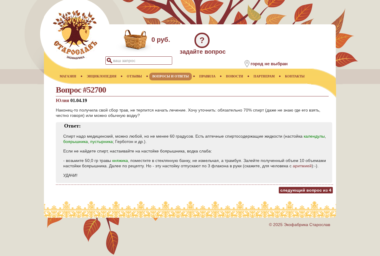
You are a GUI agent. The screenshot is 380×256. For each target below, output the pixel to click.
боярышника (75, 141)
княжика (120, 160)
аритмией (302, 165)
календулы (314, 136)
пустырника (101, 141)
